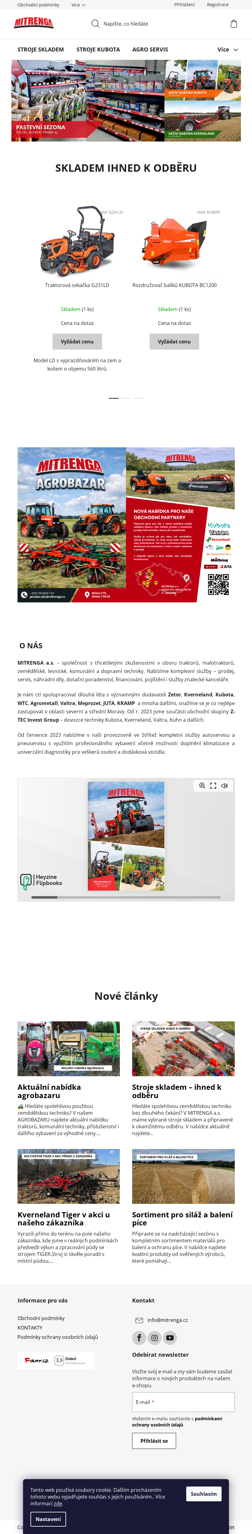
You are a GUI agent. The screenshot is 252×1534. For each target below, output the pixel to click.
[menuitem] (40, 49)
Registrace (218, 4)
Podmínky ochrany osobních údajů (58, 1337)
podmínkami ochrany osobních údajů (177, 1422)
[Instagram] (155, 1338)
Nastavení (48, 1519)
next (230, 300)
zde (58, 1503)
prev (22, 300)
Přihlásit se (154, 1441)
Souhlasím (204, 1494)
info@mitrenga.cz (168, 1320)
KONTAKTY (30, 1327)
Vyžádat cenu (77, 341)
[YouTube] (170, 1338)
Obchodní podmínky (38, 5)
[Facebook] (139, 1338)
